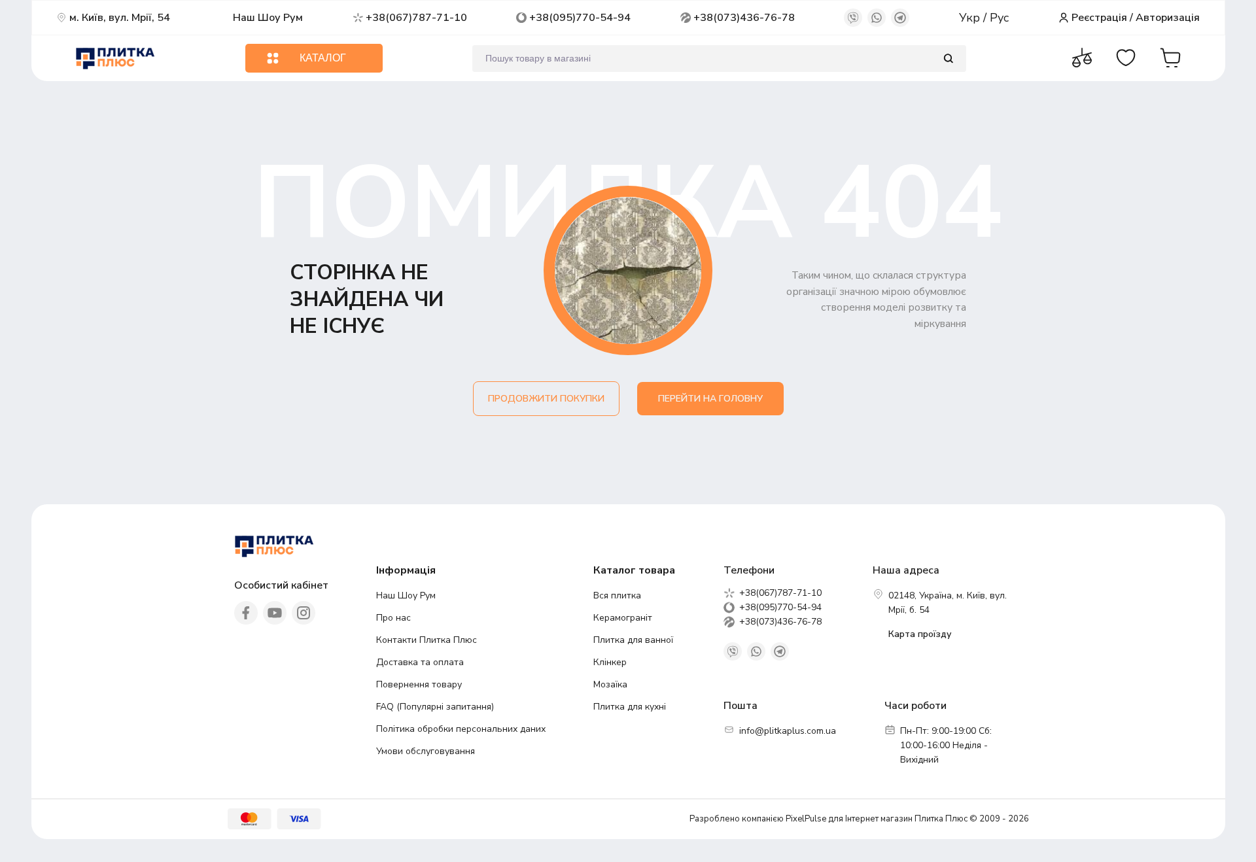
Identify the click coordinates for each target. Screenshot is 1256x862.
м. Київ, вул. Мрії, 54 (119, 17)
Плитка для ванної (633, 640)
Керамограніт (622, 618)
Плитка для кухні (629, 706)
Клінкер (610, 662)
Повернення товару (419, 684)
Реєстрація (1099, 17)
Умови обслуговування (425, 751)
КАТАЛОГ (323, 57)
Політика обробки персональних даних (461, 729)
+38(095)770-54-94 (580, 17)
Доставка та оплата (420, 662)
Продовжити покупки (546, 398)
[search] (948, 58)
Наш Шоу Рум (268, 17)
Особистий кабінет (281, 585)
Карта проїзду (919, 634)
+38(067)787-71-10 (416, 17)
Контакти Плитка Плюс (426, 640)
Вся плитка (617, 595)
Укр (971, 18)
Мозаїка (610, 684)
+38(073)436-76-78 (744, 17)
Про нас (393, 618)
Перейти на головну (710, 398)
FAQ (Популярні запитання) (435, 706)
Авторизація (1168, 17)
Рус (999, 18)
